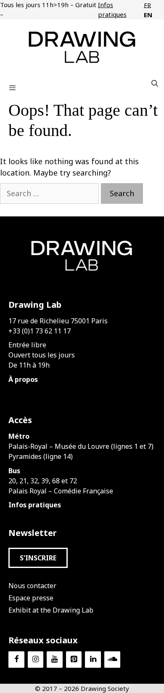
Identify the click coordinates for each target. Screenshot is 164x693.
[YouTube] (55, 659)
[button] (38, 558)
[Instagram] (36, 659)
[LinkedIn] (93, 659)
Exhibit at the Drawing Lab (50, 610)
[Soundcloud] (112, 659)
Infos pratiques (112, 9)
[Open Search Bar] (154, 83)
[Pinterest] (74, 659)
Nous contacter (32, 585)
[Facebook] (16, 659)
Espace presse (30, 597)
